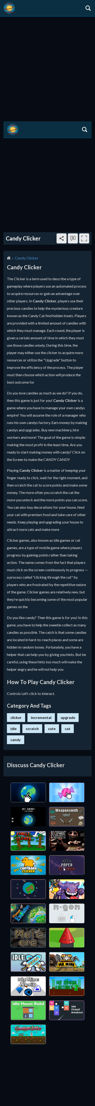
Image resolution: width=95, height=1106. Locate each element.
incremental (41, 717)
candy (15, 739)
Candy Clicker (27, 258)
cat (67, 728)
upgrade (68, 717)
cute (52, 728)
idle (13, 728)
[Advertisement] (47, 66)
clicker (16, 717)
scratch (32, 728)
